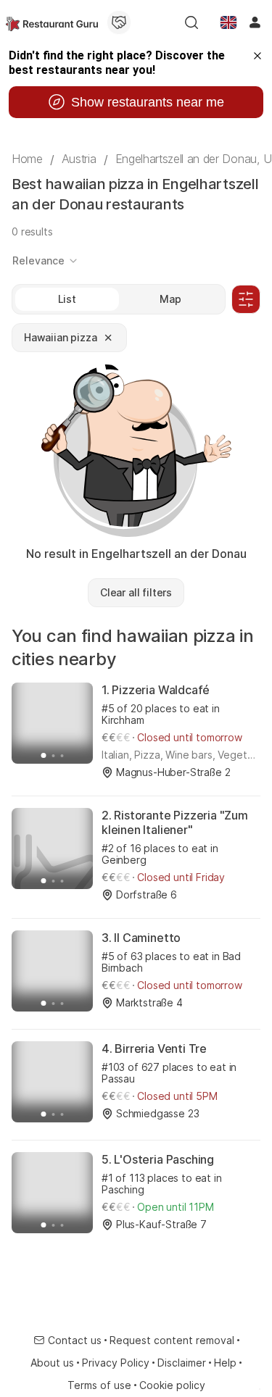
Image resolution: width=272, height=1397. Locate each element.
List (67, 299)
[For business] (119, 22)
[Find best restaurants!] (52, 22)
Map (170, 299)
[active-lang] (228, 22)
